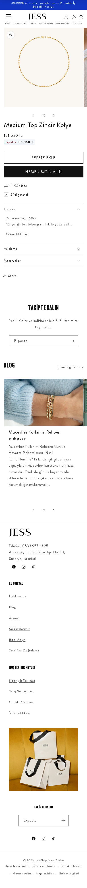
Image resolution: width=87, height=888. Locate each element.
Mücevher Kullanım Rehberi (35, 432)
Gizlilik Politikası (21, 702)
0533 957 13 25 (35, 545)
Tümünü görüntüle (70, 367)
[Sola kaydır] (33, 116)
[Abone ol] (72, 341)
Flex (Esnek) (19, 23)
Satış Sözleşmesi (21, 691)
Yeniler (32, 23)
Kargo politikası (45, 874)
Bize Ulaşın (17, 639)
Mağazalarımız (19, 628)
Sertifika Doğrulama (24, 650)
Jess (37, 860)
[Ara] (81, 17)
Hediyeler (77, 23)
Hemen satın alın (43, 171)
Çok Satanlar (62, 23)
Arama (14, 618)
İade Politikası (19, 713)
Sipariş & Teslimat (22, 680)
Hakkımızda (17, 596)
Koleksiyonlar (46, 23)
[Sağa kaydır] (54, 116)
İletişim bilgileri (69, 874)
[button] (43, 209)
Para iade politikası (44, 866)
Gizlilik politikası (71, 866)
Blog (12, 607)
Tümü (7, 23)
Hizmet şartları (22, 874)
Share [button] (12, 275)
